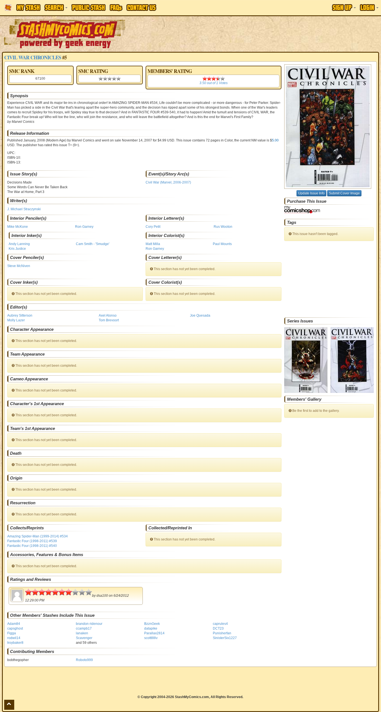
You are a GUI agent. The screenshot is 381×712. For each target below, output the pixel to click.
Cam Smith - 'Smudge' (92, 244)
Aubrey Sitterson (19, 315)
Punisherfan (222, 633)
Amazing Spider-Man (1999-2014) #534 (37, 536)
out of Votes (213, 83)
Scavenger (84, 638)
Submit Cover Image (344, 193)
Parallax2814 (154, 633)
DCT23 (218, 628)
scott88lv (151, 638)
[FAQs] (116, 7)
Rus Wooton (223, 227)
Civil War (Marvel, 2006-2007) (168, 182)
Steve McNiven (18, 266)
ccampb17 (84, 628)
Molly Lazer (16, 320)
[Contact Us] (141, 7)
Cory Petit (153, 227)
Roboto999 (84, 660)
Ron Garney (84, 227)
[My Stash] (28, 7)
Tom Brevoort (109, 320)
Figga (11, 633)
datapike (150, 628)
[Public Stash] (88, 7)
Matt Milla (153, 244)
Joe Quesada (200, 315)
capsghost (15, 628)
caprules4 (220, 624)
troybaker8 (15, 643)
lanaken (82, 633)
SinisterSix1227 (225, 638)
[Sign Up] (344, 7)
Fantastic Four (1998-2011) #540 (32, 546)
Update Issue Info (311, 193)
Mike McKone (17, 227)
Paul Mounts (222, 244)
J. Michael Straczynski (24, 209)
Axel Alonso (108, 315)
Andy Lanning (19, 244)
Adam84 (13, 624)
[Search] (55, 7)
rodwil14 (13, 638)
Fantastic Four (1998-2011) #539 (32, 541)
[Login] (369, 7)
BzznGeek (152, 624)
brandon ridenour (89, 624)
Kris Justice (17, 249)
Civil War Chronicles (32, 57)
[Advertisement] (269, 33)
